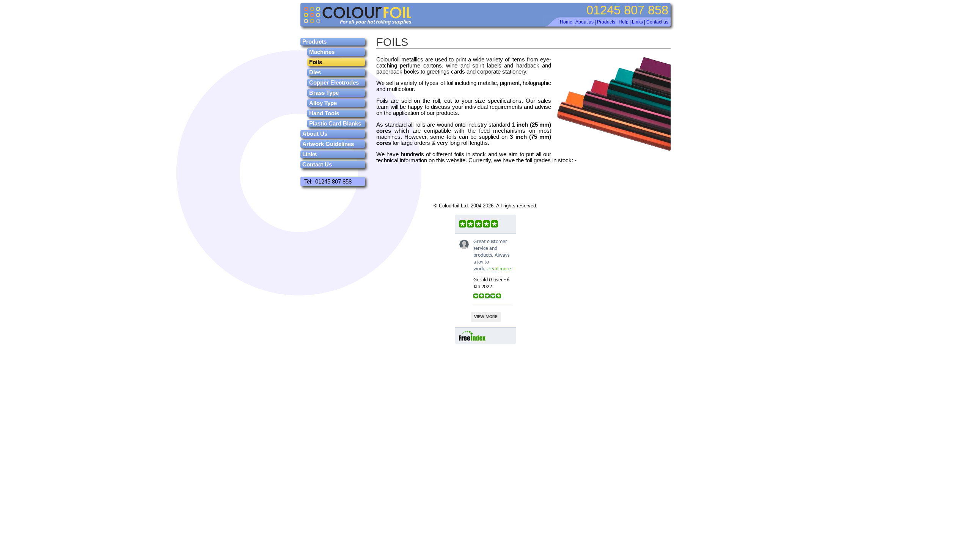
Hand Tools (324, 113)
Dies (315, 72)
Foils (315, 62)
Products (606, 22)
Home (566, 22)
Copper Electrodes (334, 83)
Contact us (657, 22)
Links (637, 22)
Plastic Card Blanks (335, 124)
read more (500, 269)
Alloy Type (323, 103)
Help (623, 22)
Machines (322, 52)
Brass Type (324, 93)
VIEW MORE (485, 317)
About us (584, 22)
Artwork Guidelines (328, 144)
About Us (314, 134)
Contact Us (317, 165)
